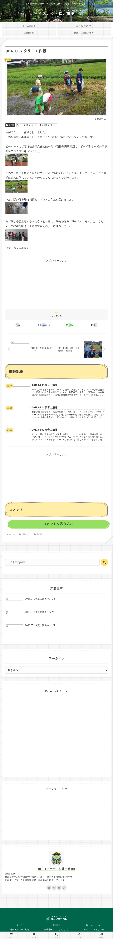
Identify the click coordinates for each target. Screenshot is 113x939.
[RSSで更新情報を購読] (64, 888)
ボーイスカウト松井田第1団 (56, 869)
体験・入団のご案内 (19, 929)
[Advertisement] (56, 283)
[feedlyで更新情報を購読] (59, 888)
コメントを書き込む (58, 524)
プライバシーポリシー (93, 929)
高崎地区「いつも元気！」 (56, 929)
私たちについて (93, 925)
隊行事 (11, 125)
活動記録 (56, 925)
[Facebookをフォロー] (54, 888)
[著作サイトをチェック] (49, 888)
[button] (95, 325)
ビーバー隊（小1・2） (28, 125)
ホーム (19, 925)
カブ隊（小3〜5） (49, 125)
